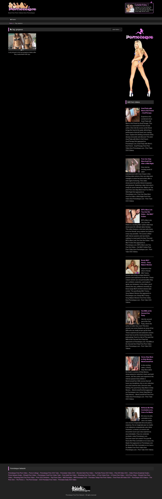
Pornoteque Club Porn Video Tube (49, 475)
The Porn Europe (32, 480)
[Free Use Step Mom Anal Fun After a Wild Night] (133, 172)
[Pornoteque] (22, 7)
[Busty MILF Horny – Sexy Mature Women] (133, 273)
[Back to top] (156, 493)
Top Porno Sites (56, 477)
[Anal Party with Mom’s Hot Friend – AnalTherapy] (133, 121)
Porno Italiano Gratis (15, 475)
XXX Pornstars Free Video (48, 480)
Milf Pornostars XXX (80, 477)
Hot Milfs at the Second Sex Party (146, 313)
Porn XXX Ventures (42, 477)
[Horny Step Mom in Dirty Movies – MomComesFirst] (133, 370)
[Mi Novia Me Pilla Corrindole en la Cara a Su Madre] (133, 420)
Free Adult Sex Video (69, 475)
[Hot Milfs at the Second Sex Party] (133, 324)
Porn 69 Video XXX (121, 473)
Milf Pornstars (67, 477)
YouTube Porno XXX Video (104, 473)
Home (14, 19)
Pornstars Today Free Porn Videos (100, 477)
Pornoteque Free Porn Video (17, 473)
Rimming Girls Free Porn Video (24, 477)
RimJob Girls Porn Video (85, 473)
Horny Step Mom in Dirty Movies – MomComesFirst (147, 359)
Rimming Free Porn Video (86, 475)
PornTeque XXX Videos (140, 477)
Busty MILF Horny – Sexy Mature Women (146, 263)
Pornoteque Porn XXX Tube (49, 473)
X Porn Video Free (103, 475)
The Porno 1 (20, 480)
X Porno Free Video (117, 475)
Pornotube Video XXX (67, 473)
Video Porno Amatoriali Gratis (139, 473)
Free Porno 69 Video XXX (121, 477)
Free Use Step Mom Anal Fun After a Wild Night (147, 161)
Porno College (34, 473)
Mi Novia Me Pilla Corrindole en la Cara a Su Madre (147, 410)
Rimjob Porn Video (29, 475)
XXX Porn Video (131, 475)
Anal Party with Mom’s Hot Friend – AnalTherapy (147, 111)
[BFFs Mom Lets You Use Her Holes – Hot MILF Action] (133, 222)
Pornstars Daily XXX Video (67, 480)
